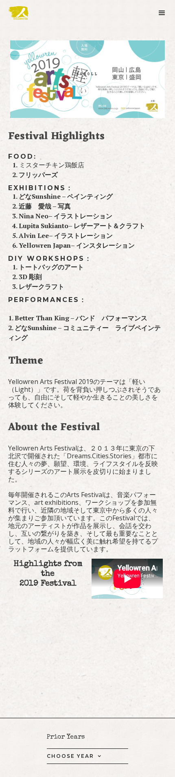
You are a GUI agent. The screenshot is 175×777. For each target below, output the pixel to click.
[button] (162, 15)
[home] (22, 13)
